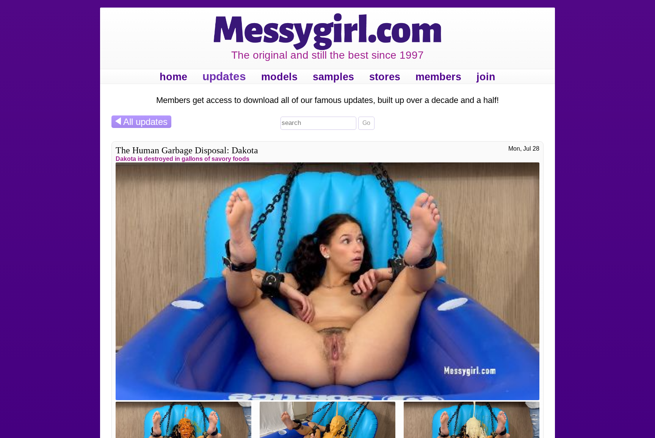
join (485, 77)
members (438, 77)
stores (384, 77)
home (173, 77)
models (279, 77)
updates (224, 76)
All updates (144, 122)
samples (333, 77)
